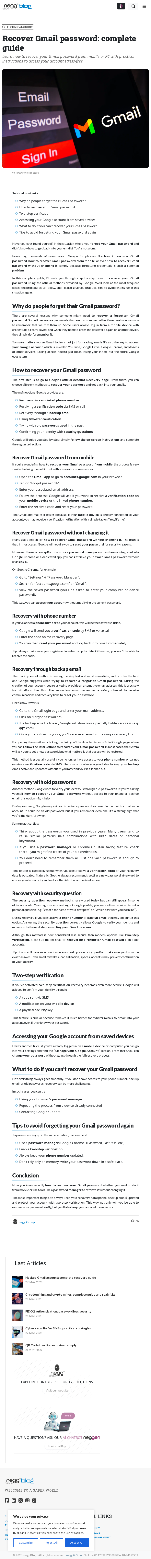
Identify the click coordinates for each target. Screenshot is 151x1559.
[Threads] (34, 1500)
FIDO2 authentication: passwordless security (58, 1311)
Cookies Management (94, 1537)
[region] (51, 1530)
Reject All (51, 1542)
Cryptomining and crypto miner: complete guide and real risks (70, 1294)
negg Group (27, 1222)
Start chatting (57, 1446)
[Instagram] (27, 1500)
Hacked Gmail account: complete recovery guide (60, 1277)
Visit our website (57, 1390)
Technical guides (20, 27)
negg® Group (74, 1555)
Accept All (76, 1542)
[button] (121, 6)
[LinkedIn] (14, 1500)
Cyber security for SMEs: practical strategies (58, 1328)
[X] (20, 1500)
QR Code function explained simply (51, 1345)
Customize (26, 1542)
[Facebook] (7, 1500)
